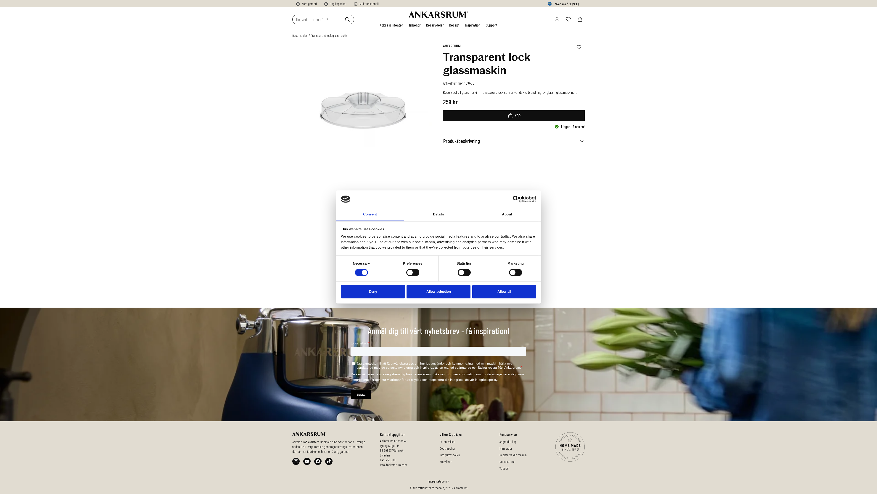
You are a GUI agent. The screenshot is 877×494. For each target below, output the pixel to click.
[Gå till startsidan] (438, 14)
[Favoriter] (568, 19)
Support (504, 468)
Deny (373, 291)
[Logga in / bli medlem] (557, 19)
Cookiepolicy (447, 448)
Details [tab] (438, 214)
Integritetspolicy (450, 455)
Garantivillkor (448, 442)
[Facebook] (318, 461)
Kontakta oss (507, 462)
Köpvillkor (446, 462)
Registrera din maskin (513, 455)
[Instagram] (296, 461)
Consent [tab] (370, 214)
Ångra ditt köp (508, 442)
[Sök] (348, 19)
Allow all (504, 291)
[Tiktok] (329, 461)
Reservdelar (299, 36)
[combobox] (318, 19)
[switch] (412, 272)
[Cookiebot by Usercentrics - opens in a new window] (516, 199)
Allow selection (438, 291)
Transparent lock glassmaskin (329, 36)
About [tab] (507, 214)
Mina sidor (505, 448)
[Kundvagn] (580, 19)
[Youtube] (307, 461)
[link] (391, 25)
